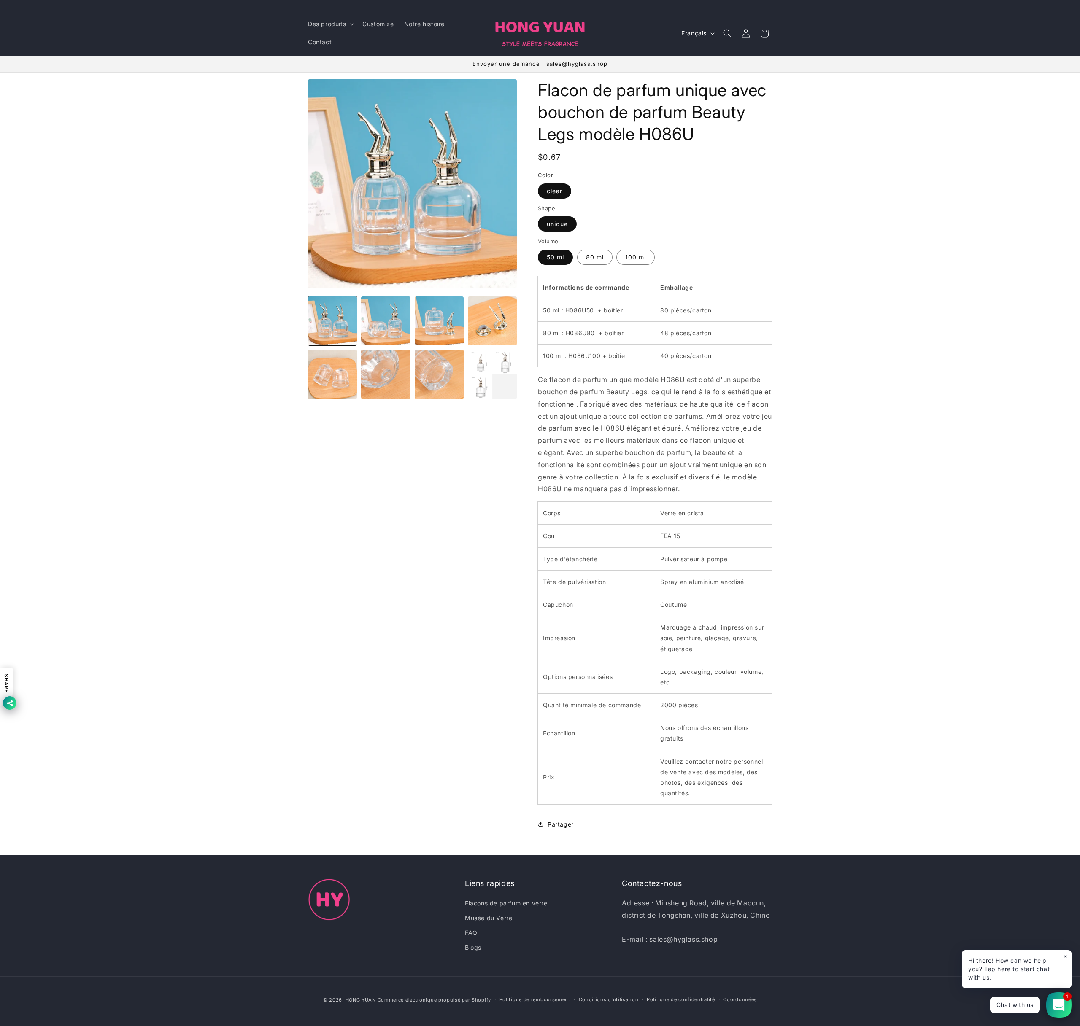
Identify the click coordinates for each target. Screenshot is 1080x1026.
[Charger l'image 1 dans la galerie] (332, 320)
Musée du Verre (488, 917)
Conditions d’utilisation (609, 999)
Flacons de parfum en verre (506, 903)
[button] (330, 24)
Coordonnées (740, 999)
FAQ (471, 932)
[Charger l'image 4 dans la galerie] (492, 320)
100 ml (635, 257)
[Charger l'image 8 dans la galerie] (492, 374)
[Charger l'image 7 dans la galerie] (439, 374)
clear (554, 190)
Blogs (473, 947)
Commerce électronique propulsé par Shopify (434, 1000)
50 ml (555, 257)
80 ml (595, 257)
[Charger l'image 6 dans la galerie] (385, 374)
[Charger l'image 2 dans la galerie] (385, 320)
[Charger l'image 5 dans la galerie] (332, 374)
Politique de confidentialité (681, 999)
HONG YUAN (361, 1000)
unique (557, 223)
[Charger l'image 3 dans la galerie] (439, 320)
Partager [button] (561, 824)
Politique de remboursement (535, 999)
